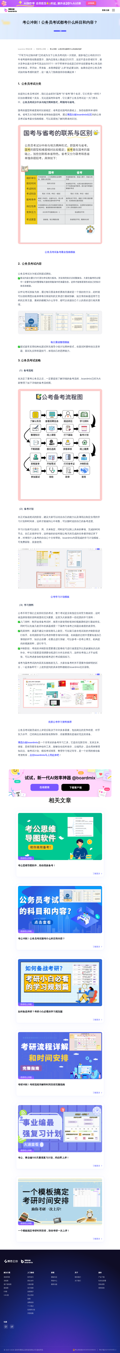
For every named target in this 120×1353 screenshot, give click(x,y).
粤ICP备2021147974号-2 (107, 1350)
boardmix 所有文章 (25, 49)
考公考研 (30, 1295)
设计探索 (30, 1288)
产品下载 (101, 1277)
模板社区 (54, 1277)
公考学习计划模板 (60, 596)
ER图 (5, 1291)
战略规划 (30, 1302)
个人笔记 (30, 1306)
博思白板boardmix (28, 742)
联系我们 (78, 1277)
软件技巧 (30, 1277)
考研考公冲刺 (41, 49)
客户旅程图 (7, 1284)
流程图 (6, 1281)
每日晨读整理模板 (60, 342)
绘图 (28, 1299)
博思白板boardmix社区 (79, 114)
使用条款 (101, 1288)
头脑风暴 (30, 1284)
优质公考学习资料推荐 (60, 721)
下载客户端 (75, 787)
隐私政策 (101, 1284)
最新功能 (54, 1284)
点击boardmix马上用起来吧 (44, 755)
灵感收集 (30, 1313)
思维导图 (7, 1277)
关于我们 (78, 1281)
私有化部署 (102, 1281)
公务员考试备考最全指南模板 (60, 252)
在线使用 (44, 787)
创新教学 (30, 1291)
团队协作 (30, 1281)
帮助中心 (54, 1281)
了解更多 (96, 873)
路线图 (6, 1288)
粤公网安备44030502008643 (85, 1350)
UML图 (6, 1295)
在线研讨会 (31, 1309)
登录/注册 (105, 10)
